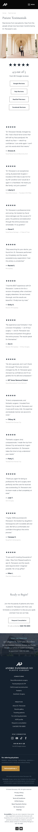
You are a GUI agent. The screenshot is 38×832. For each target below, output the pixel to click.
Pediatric (19, 690)
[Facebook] (26, 738)
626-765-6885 (19, 823)
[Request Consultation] (21, 828)
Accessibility (19, 795)
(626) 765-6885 (25, 626)
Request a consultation (19, 723)
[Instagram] (12, 738)
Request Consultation (19, 620)
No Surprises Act (19, 807)
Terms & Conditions (19, 798)
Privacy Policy (19, 792)
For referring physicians (19, 716)
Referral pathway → (10, 768)
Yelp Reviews (19, 91)
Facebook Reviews (19, 107)
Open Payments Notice (19, 804)
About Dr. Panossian (19, 706)
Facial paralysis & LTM (19, 684)
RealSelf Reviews (19, 99)
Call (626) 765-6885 (19, 726)
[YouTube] (17, 738)
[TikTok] (21, 738)
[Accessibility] (17, 828)
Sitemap (19, 809)
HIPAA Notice (19, 801)
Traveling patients (19, 713)
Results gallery (19, 709)
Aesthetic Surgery (19, 694)
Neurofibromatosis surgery (19, 680)
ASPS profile (19, 719)
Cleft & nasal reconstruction (19, 687)
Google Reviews (19, 83)
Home (4, 13)
